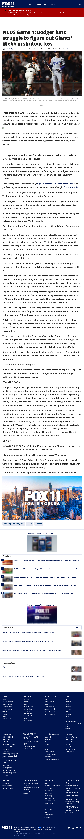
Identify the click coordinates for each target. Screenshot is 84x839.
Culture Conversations (9, 770)
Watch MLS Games (71, 813)
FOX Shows (48, 791)
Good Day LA (50, 696)
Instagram (47, 739)
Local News (7, 627)
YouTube (47, 744)
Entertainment (7, 709)
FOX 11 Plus (48, 810)
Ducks (67, 719)
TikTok (46, 742)
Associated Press (20, 49)
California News (7, 702)
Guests (46, 699)
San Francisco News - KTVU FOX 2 (30, 784)
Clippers (68, 707)
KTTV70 (5, 775)
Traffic (25, 702)
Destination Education (9, 760)
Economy (5, 783)
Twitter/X (47, 749)
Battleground (69, 752)
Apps (25, 744)
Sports (39, 523)
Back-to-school (49, 707)
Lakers (67, 704)
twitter (69, 827)
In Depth (5, 742)
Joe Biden (68, 744)
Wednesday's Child (8, 744)
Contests (47, 783)
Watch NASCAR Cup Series (72, 796)
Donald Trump (70, 742)
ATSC (46, 807)
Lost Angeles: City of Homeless (9, 750)
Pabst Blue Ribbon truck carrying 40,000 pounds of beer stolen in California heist (45, 585)
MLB (30, 523)
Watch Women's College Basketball (71, 807)
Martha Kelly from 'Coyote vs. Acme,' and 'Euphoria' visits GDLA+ (23, 676)
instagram (73, 827)
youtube (76, 827)
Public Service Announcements (49, 804)
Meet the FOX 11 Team (52, 786)
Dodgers (68, 709)
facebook (65, 827)
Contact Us (48, 812)
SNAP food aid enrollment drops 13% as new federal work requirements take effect (46, 569)
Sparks (67, 729)
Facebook (47, 737)
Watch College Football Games (73, 789)
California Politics (71, 737)
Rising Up (5, 765)
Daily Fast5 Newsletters (52, 759)
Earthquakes (27, 709)
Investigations (7, 768)
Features (6, 734)
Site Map (47, 817)
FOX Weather (27, 721)
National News (7, 707)
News (5, 696)
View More (76, 628)
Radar (25, 704)
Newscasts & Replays (30, 741)
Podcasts (47, 757)
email (80, 827)
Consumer (5, 711)
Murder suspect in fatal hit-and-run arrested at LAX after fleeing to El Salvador (45, 577)
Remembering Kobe (9, 773)
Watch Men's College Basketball (72, 803)
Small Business (7, 786)
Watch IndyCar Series (72, 799)
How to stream (49, 752)
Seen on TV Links (50, 709)
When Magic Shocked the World (9, 757)
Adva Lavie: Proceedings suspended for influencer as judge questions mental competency (31, 650)
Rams (67, 699)
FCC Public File (49, 798)
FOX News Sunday (8, 719)
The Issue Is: (6, 739)
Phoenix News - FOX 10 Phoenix (31, 788)
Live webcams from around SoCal (30, 747)
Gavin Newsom (70, 747)
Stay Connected (51, 734)
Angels (67, 711)
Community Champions (10, 754)
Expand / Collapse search (80, 4)
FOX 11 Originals (7, 737)
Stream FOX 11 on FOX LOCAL (31, 738)
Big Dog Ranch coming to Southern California (17, 667)
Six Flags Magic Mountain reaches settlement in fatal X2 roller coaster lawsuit (45, 593)
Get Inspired (6, 763)
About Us (48, 780)
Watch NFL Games (71, 786)
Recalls (4, 714)
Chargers (68, 702)
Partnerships (48, 815)
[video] (76, 669)
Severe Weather (28, 716)
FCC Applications (50, 800)
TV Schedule (48, 788)
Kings (67, 716)
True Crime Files (7, 747)
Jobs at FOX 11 (49, 793)
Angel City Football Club (73, 724)
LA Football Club (70, 721)
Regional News (30, 780)
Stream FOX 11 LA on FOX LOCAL (40, 534)
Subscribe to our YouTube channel (40, 605)
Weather (27, 696)
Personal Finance (8, 788)
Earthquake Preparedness (28, 712)
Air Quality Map (28, 707)
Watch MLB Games (71, 792)
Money (5, 780)
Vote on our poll (49, 711)
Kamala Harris (70, 749)
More (52, 4)
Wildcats (68, 714)
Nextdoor (47, 747)
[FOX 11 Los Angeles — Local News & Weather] (9, 4)
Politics (4, 716)
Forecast (26, 699)
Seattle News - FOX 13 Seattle (30, 793)
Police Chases (7, 704)
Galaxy (67, 726)
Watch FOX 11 (29, 734)
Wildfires (26, 718)
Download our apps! (51, 754)
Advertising (48, 796)
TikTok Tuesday (49, 714)
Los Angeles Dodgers (33, 49)
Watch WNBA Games (72, 810)
